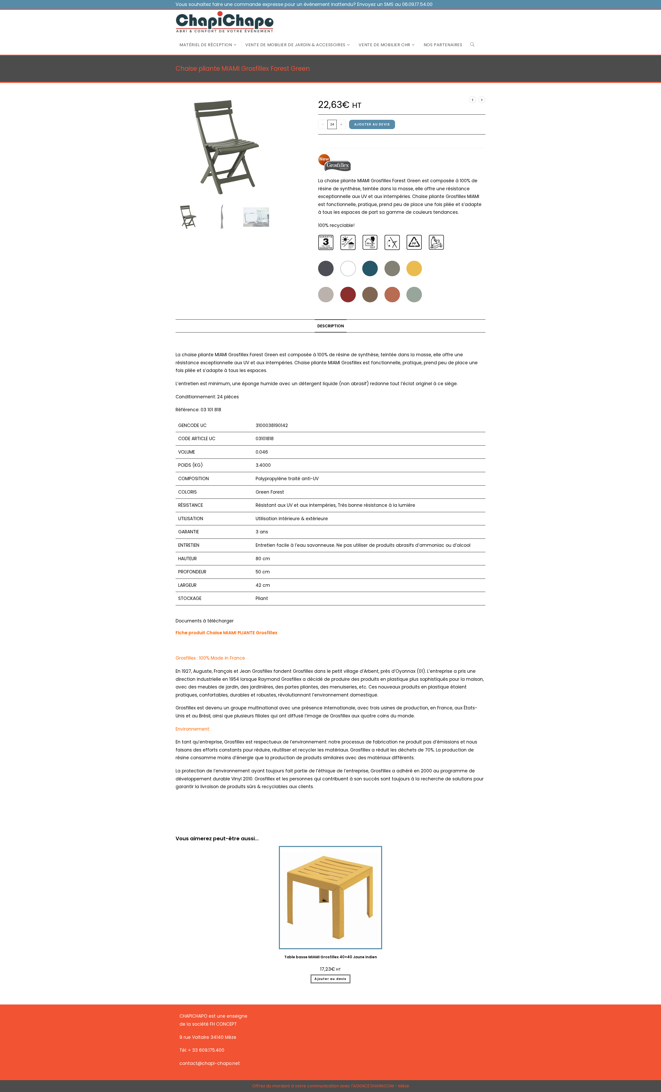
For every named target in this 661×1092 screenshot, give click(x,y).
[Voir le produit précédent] (472, 99)
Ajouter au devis (372, 124)
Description (330, 326)
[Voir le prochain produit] (481, 99)
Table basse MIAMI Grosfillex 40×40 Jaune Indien (330, 957)
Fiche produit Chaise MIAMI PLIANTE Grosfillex (226, 633)
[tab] (331, 326)
